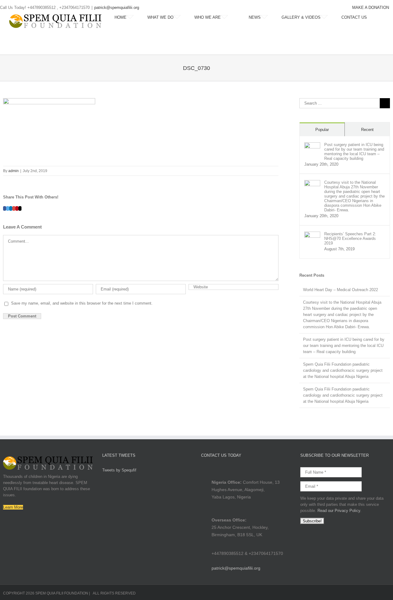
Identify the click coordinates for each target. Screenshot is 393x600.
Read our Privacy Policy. (339, 510)
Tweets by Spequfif (119, 470)
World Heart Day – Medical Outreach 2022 (340, 289)
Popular (322, 129)
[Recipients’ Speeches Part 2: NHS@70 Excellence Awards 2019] (312, 234)
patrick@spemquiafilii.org (116, 7)
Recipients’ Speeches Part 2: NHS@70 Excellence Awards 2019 (350, 238)
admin (13, 171)
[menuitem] (370, 8)
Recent (367, 129)
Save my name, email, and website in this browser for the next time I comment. (82, 303)
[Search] (382, 17)
